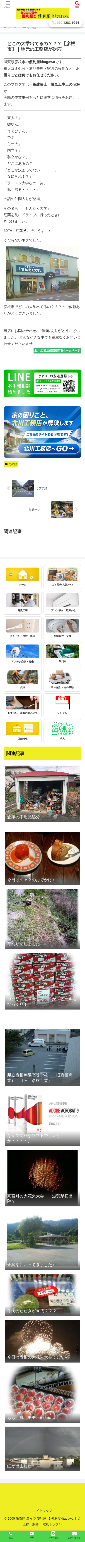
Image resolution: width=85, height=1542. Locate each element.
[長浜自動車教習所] (42, 543)
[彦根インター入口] (42, 540)
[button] (76, 827)
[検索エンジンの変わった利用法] (42, 549)
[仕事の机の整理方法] (42, 1209)
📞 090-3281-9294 (65, 22)
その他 (13, 464)
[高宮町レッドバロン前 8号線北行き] (42, 1025)
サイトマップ (42, 1510)
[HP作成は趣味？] (42, 546)
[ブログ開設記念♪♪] (42, 536)
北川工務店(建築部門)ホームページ (57, 350)
